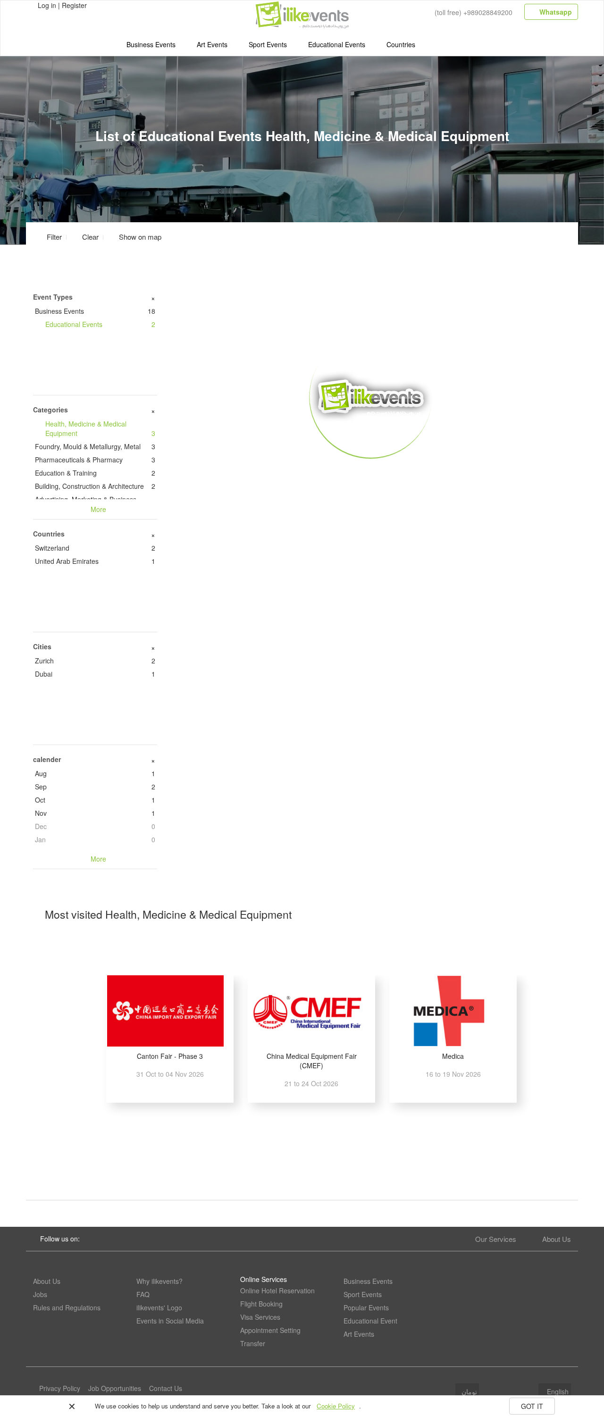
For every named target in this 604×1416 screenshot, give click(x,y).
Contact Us (165, 1388)
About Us (556, 1239)
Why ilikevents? (159, 1281)
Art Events (212, 44)
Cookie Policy (336, 1405)
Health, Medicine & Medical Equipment (100, 428)
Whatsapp (554, 12)
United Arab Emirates (95, 561)
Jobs (40, 1294)
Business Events (151, 44)
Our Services (495, 1239)
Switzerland (95, 548)
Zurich (95, 660)
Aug (95, 773)
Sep (95, 786)
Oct (95, 799)
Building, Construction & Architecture (95, 486)
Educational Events (336, 44)
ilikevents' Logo (159, 1307)
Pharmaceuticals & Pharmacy (95, 459)
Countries (400, 44)
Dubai (95, 674)
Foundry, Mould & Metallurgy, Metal (95, 446)
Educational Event (370, 1320)
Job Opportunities (114, 1388)
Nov (95, 813)
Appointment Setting (270, 1330)
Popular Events (366, 1307)
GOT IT (532, 1406)
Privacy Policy (59, 1388)
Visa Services (260, 1317)
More (371, 472)
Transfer (252, 1343)
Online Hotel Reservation (277, 1290)
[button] (134, 237)
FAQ (143, 1294)
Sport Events (268, 44)
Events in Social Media (170, 1320)
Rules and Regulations (67, 1307)
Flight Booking (261, 1303)
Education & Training (95, 473)
